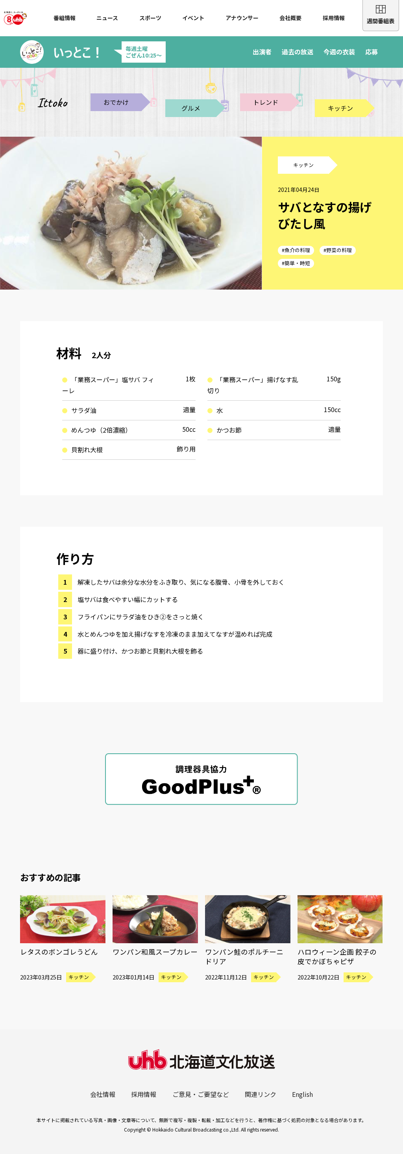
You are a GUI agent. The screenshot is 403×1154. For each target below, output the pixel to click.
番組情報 (65, 18)
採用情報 (334, 18)
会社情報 (102, 1094)
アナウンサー (242, 18)
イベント (193, 18)
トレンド (265, 102)
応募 (371, 51)
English (302, 1094)
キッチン (340, 108)
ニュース (107, 18)
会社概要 (290, 18)
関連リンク (260, 1094)
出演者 (262, 51)
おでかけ (116, 102)
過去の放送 (297, 51)
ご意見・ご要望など (200, 1094)
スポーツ (150, 18)
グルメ (190, 108)
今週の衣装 (339, 51)
